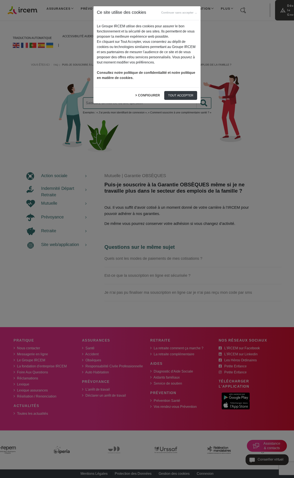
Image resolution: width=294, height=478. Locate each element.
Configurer (149, 95)
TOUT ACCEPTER (180, 95)
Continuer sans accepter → (179, 12)
